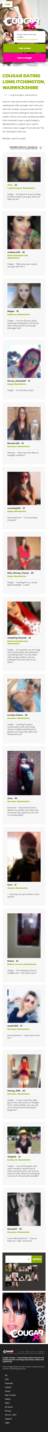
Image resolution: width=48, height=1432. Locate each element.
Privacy (8, 1410)
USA (7, 1379)
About (7, 1391)
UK (5, 95)
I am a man (25, 48)
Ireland (8, 1387)
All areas (9, 1406)
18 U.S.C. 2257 (10, 1414)
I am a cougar (24, 58)
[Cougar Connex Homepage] (21, 29)
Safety (8, 1398)
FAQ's (7, 1402)
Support (8, 1418)
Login (7, 4)
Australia (9, 1383)
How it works (10, 1395)
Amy (10, 185)
